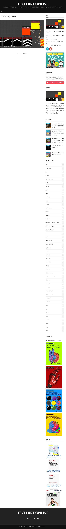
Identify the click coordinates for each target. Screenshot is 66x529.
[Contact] (35, 518)
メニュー (1, 11)
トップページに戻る (23, 53)
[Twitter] (47, 48)
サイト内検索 (64, 11)
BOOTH (47, 340)
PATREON (47, 77)
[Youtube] (50, 48)
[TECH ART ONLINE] (33, 4)
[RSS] (38, 518)
